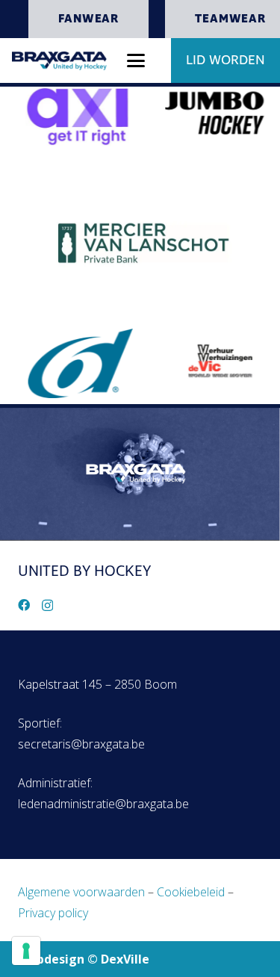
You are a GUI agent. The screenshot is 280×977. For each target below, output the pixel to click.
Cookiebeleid (191, 892)
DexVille (125, 959)
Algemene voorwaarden (81, 892)
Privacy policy (53, 913)
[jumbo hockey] (210, 114)
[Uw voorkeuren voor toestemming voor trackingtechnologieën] (26, 951)
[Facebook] (24, 605)
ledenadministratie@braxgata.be (103, 803)
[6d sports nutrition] (72, 363)
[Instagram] (47, 605)
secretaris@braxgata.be (81, 744)
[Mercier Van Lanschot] (140, 240)
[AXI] (69, 116)
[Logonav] (59, 61)
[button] (136, 60)
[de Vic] (213, 360)
